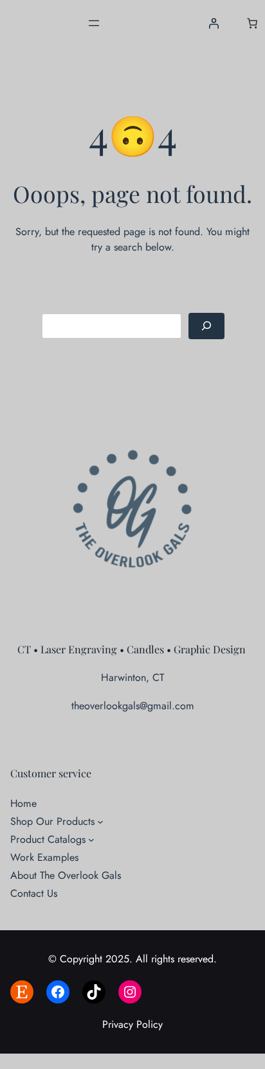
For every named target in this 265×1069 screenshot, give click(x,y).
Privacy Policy (132, 1024)
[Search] (206, 326)
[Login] (213, 23)
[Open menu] (94, 23)
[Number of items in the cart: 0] (252, 23)
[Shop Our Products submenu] (100, 821)
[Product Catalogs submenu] (91, 839)
